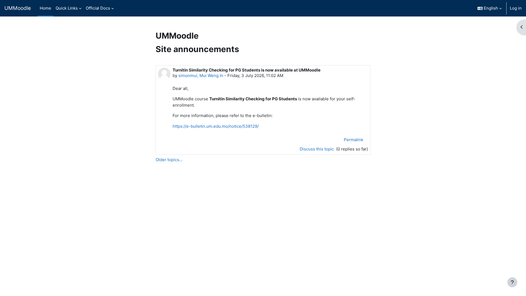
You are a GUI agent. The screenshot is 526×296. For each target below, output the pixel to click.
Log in (516, 8)
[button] (489, 8)
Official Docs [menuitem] (98, 8)
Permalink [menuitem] (353, 139)
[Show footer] (512, 282)
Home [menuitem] (45, 8)
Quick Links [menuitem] (67, 8)
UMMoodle (17, 8)
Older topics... (169, 159)
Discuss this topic (317, 149)
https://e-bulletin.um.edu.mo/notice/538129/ (216, 126)
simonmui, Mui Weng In (200, 75)
